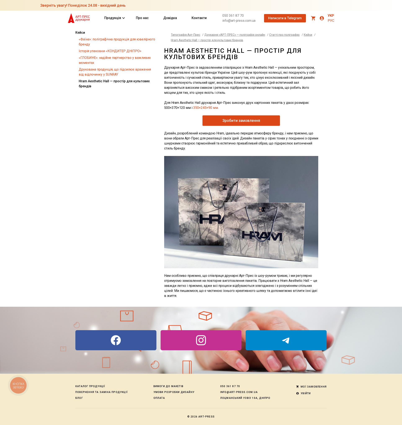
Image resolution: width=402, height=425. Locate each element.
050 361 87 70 (233, 16)
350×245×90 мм (205, 108)
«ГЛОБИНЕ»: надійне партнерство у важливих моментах (115, 60)
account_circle (321, 18)
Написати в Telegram (285, 18)
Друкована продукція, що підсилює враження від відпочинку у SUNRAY (115, 71)
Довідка (170, 18)
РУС (331, 21)
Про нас (142, 18)
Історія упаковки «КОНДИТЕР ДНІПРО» (110, 51)
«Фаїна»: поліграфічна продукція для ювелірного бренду (117, 41)
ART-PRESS (206, 416)
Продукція (112, 18)
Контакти (199, 18)
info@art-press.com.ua (238, 21)
